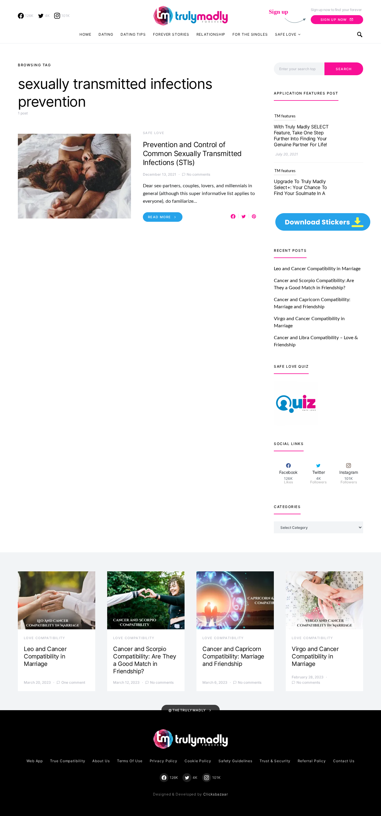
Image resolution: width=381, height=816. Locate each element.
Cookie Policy (198, 761)
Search (344, 69)
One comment (73, 682)
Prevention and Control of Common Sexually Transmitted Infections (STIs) (192, 153)
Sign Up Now (334, 20)
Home (85, 34)
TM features (285, 116)
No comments (198, 174)
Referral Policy (312, 761)
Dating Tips (133, 34)
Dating (106, 34)
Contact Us (344, 761)
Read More (159, 217)
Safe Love (285, 34)
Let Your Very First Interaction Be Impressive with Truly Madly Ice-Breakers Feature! (301, 196)
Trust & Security (275, 761)
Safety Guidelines (235, 761)
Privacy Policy (164, 761)
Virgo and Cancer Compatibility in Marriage (315, 656)
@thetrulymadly (187, 710)
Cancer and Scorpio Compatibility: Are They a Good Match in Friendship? (144, 660)
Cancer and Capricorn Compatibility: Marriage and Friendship (233, 656)
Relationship (211, 34)
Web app (34, 761)
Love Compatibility (44, 638)
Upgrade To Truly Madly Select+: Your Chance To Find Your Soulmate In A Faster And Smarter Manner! (300, 138)
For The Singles (250, 34)
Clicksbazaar (215, 794)
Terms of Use (130, 761)
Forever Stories (171, 34)
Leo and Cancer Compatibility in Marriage (317, 268)
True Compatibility (67, 761)
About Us (101, 761)
